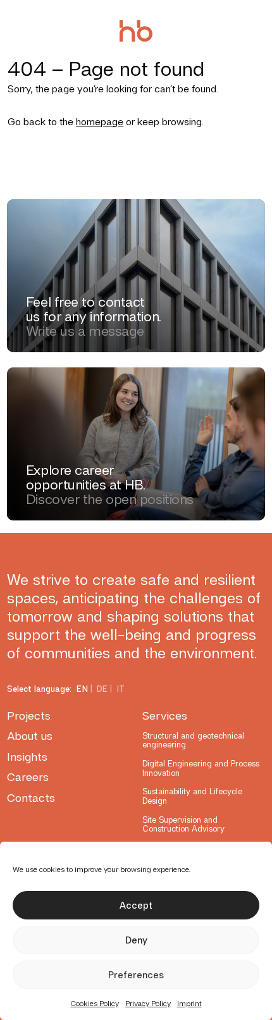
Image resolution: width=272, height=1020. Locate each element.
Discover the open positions (110, 499)
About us (30, 735)
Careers (28, 777)
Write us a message (85, 331)
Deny (136, 940)
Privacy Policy (148, 1003)
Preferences (136, 975)
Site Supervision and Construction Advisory (183, 824)
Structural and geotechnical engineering (193, 740)
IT (121, 689)
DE (102, 689)
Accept (136, 905)
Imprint (189, 1003)
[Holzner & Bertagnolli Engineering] (136, 31)
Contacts (31, 797)
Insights (27, 756)
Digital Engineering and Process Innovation (200, 768)
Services (164, 715)
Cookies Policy (95, 1003)
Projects (29, 715)
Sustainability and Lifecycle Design (192, 796)
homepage (99, 121)
